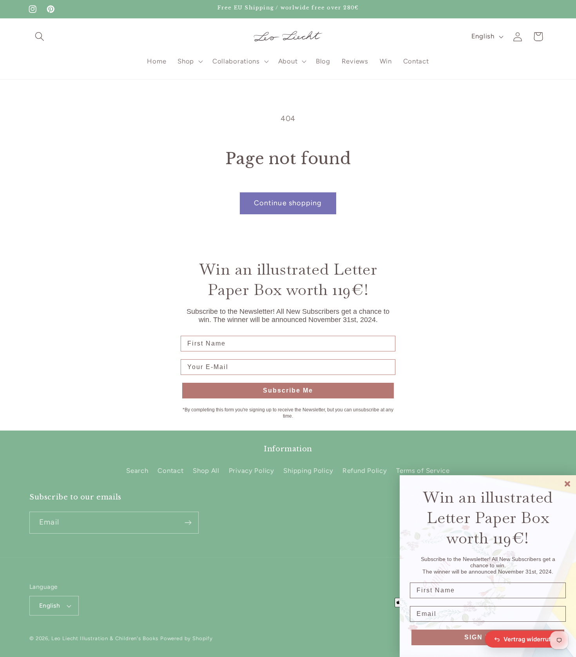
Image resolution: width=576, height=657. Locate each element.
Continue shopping (288, 203)
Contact (170, 470)
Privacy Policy (251, 470)
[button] (39, 36)
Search (137, 470)
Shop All (206, 470)
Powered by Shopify (186, 638)
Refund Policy (364, 470)
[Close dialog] (567, 484)
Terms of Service (423, 470)
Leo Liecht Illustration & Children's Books (104, 638)
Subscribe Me (288, 390)
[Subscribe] (188, 523)
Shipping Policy (308, 470)
